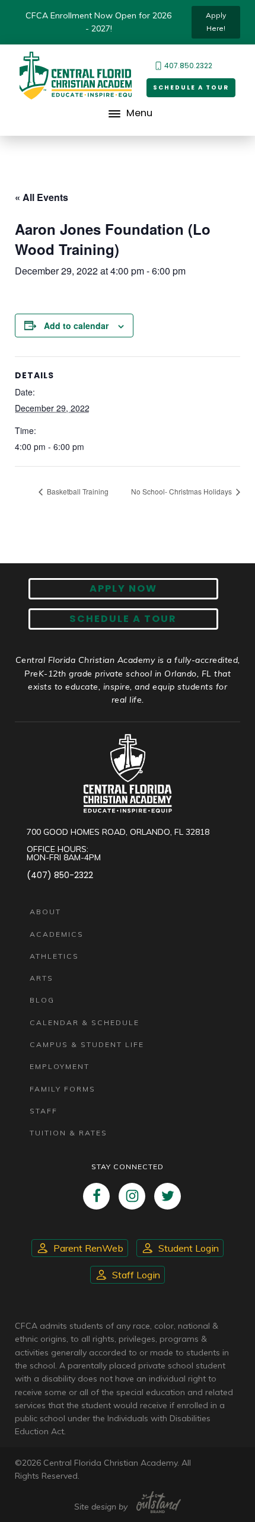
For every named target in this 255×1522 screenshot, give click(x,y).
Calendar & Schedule (84, 1022)
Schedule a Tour (191, 87)
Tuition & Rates (68, 1132)
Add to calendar (76, 325)
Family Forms (62, 1088)
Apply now (123, 588)
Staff (44, 1110)
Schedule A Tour (123, 619)
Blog (42, 999)
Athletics (54, 956)
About (45, 911)
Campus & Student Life (87, 1044)
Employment (60, 1066)
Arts (41, 978)
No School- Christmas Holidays (182, 491)
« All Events (41, 197)
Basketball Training (77, 491)
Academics (57, 934)
